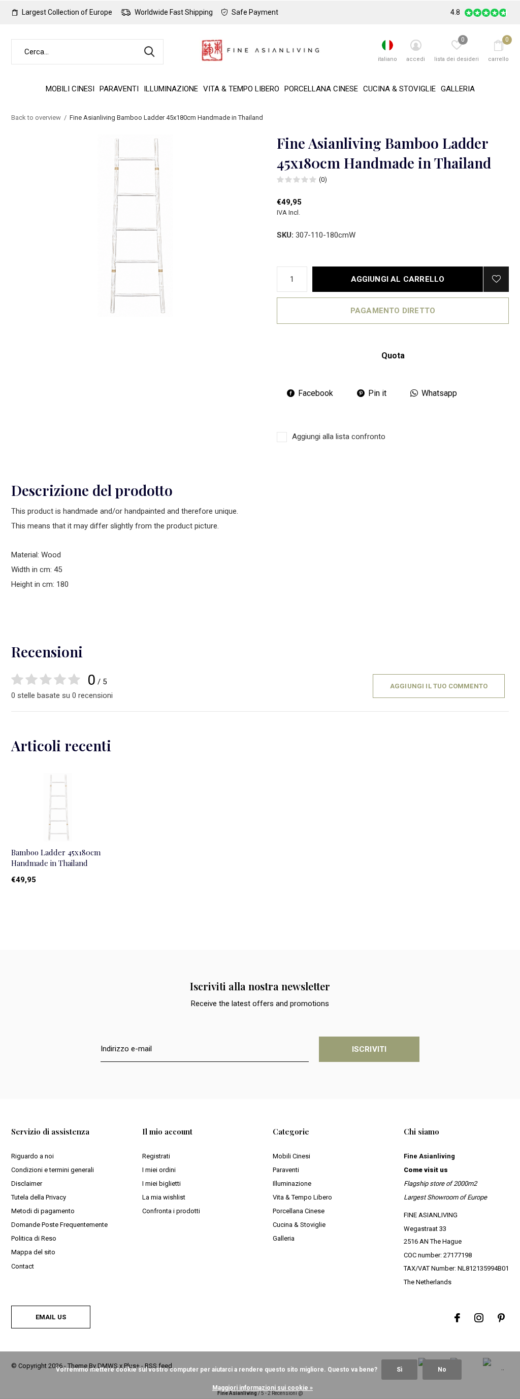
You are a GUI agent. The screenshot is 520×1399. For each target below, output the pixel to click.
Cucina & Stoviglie (399, 88)
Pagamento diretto (392, 310)
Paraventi (119, 88)
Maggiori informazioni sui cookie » (262, 1387)
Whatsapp (439, 393)
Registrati (156, 1156)
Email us (51, 1317)
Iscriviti (369, 1049)
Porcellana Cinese (321, 88)
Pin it (377, 393)
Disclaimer (26, 1183)
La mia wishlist (163, 1197)
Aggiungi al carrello (398, 279)
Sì (399, 1369)
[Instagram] (478, 1318)
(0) (323, 179)
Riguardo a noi (32, 1156)
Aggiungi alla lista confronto (338, 436)
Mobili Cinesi (70, 88)
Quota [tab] (393, 355)
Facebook (315, 393)
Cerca (149, 51)
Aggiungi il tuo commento (439, 686)
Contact (22, 1266)
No (442, 1369)
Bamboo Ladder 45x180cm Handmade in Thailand (56, 857)
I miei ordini (159, 1170)
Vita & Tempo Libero (241, 88)
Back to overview (36, 117)
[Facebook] (457, 1318)
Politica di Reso (33, 1238)
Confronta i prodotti (171, 1211)
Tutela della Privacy (38, 1197)
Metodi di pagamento (43, 1211)
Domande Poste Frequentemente (59, 1224)
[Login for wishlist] (496, 279)
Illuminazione (171, 88)
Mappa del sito (33, 1252)
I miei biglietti (161, 1183)
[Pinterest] (501, 1318)
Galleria (458, 88)
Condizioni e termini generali (52, 1170)
